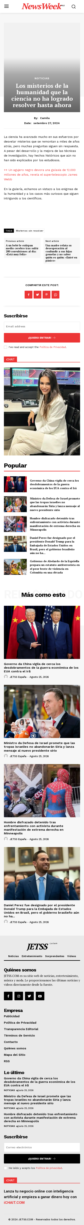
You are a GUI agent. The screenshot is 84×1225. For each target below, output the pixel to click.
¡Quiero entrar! (39, 337)
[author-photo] (6, 677)
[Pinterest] (46, 295)
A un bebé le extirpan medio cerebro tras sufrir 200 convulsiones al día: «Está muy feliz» (22, 250)
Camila (45, 118)
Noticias (42, 78)
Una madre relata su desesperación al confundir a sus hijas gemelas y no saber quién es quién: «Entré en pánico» (61, 253)
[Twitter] (37, 295)
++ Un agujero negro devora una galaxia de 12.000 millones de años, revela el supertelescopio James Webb (40, 174)
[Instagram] (18, 996)
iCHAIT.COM (14, 1202)
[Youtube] (40, 996)
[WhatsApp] (55, 295)
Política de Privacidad (52, 347)
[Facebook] (28, 295)
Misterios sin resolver (29, 230)
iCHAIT (10, 359)
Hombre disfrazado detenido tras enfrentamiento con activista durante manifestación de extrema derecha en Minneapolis (55, 524)
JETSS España (18, 676)
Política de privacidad (49, 1168)
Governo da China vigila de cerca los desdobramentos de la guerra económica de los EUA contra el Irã (54, 484)
